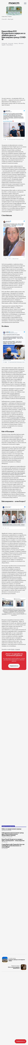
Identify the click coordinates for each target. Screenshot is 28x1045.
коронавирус (10, 44)
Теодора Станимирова (7, 836)
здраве (4, 44)
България (21, 43)
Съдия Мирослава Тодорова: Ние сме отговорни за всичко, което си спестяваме (13, 846)
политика (11, 43)
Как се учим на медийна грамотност (14, 968)
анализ (16, 43)
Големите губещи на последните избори (16, 960)
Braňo (12, 649)
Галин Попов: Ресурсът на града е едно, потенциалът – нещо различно (13, 839)
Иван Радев (10, 19)
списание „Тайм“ (15, 417)
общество (4, 43)
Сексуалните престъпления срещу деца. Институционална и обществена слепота (13, 834)
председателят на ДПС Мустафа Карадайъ (13, 473)
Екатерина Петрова (6, 830)
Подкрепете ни (14, 666)
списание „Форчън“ (15, 393)
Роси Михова (5, 848)
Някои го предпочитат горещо (11, 829)
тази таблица (17, 203)
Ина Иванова (5, 841)
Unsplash (17, 649)
